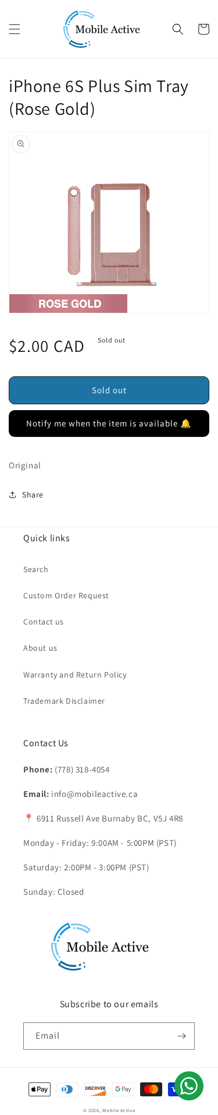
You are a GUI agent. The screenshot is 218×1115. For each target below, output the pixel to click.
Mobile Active (118, 1110)
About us (40, 648)
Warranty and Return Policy (75, 674)
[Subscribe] (181, 1036)
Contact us (43, 621)
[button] (14, 29)
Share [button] (33, 494)
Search (36, 569)
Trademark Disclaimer (64, 701)
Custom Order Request (66, 595)
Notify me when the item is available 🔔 (109, 423)
